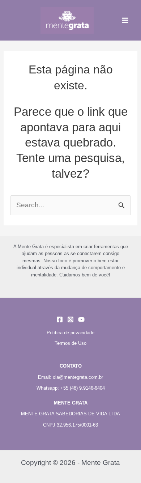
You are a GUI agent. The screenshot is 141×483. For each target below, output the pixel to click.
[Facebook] (59, 319)
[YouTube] (81, 319)
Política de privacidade (70, 332)
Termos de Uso (70, 343)
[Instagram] (70, 319)
